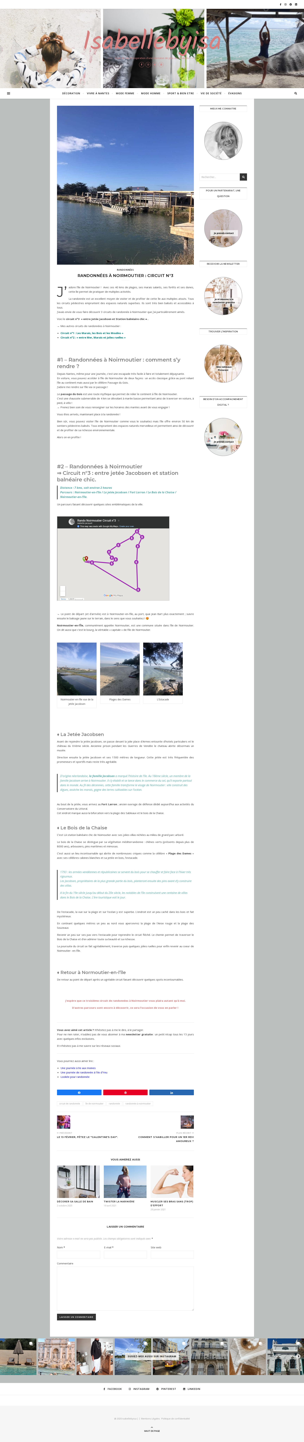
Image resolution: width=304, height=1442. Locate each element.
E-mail (108, 1247)
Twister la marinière (119, 1201)
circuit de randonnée (69, 1103)
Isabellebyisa (152, 42)
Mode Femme (125, 93)
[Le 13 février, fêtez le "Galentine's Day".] (63, 1122)
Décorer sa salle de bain (75, 1201)
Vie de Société (211, 93)
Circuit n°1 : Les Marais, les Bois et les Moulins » (92, 333)
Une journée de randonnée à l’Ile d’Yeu (84, 1072)
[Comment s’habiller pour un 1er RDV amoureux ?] (187, 1122)
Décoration (71, 93)
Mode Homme (151, 93)
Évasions (235, 93)
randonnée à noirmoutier (138, 1103)
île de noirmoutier (94, 1103)
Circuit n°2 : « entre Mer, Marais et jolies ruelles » (93, 337)
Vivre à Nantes (98, 93)
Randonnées (125, 269)
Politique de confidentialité (175, 1418)
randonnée (114, 1103)
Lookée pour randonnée (75, 1077)
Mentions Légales (150, 1418)
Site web (156, 1247)
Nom (61, 1247)
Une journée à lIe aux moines (78, 1068)
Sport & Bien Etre (180, 93)
